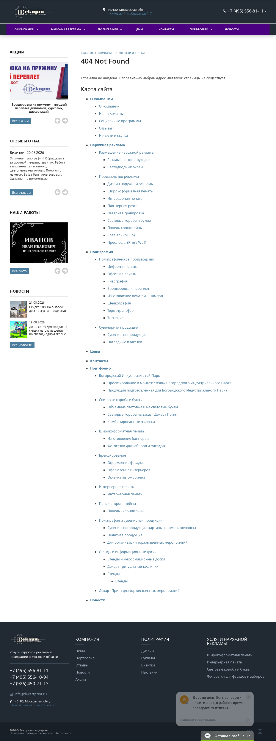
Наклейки (149, 672)
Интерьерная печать (124, 198)
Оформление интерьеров (128, 470)
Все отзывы (21, 192)
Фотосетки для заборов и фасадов (136, 445)
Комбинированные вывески (131, 421)
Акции (80, 679)
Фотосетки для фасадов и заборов (235, 676)
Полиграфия (108, 29)
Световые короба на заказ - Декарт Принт (142, 414)
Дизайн (147, 651)
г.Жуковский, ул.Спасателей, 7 (129, 13)
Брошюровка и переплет (128, 288)
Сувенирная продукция (118, 327)
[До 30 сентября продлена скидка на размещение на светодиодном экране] (18, 336)
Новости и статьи (113, 135)
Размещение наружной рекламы (126, 152)
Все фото (19, 271)
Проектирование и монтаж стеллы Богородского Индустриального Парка (169, 383)
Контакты (166, 29)
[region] (213, 720)
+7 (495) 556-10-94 (29, 677)
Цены (139, 29)
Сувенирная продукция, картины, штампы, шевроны (151, 527)
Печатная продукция (125, 535)
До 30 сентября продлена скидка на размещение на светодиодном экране (48, 330)
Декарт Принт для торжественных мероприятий (139, 590)
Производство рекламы (119, 176)
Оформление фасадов (125, 462)
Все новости (22, 345)
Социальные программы (120, 121)
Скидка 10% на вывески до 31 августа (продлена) (47, 308)
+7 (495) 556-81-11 (245, 11)
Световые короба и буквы (129, 220)
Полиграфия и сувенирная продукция (131, 520)
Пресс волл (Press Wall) (126, 242)
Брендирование (112, 455)
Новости (232, 29)
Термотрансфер (120, 310)
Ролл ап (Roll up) (121, 235)
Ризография (117, 281)
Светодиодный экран (125, 167)
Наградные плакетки (124, 342)
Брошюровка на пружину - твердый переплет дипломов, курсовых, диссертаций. (38, 108)
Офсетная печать (121, 273)
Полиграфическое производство (126, 259)
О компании (24, 29)
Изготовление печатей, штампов (135, 295)
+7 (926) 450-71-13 (29, 683)
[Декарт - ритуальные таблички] (39, 243)
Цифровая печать (122, 266)
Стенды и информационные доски (128, 551)
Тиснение (115, 317)
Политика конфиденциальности (31, 733)
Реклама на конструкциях (128, 159)
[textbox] (212, 720)
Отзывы (105, 128)
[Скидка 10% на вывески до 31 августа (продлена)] (18, 317)
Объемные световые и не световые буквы (142, 407)
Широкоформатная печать (130, 191)
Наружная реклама (66, 29)
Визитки (148, 665)
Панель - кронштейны (117, 503)
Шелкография (119, 303)
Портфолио (199, 29)
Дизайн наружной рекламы (130, 183)
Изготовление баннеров (128, 438)
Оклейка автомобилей (126, 477)
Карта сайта (63, 733)
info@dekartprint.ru (30, 694)
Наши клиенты (111, 113)
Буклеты (148, 658)
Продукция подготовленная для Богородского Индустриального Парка (167, 390)
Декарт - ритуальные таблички (132, 566)
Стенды (113, 573)
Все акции (20, 121)
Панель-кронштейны (125, 227)
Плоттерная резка (122, 205)
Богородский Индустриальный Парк (129, 375)
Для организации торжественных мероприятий (147, 542)
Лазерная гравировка (125, 213)
